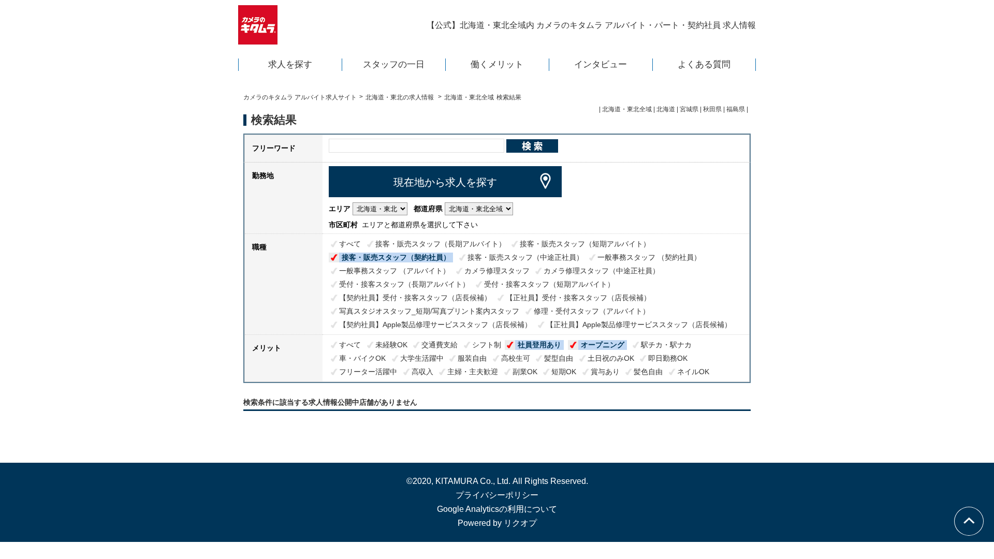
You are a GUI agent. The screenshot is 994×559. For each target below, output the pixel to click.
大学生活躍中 (422, 358)
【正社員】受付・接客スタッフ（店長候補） (578, 297)
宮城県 (689, 109)
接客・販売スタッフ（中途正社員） (525, 257)
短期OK (563, 371)
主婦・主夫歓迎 (472, 371)
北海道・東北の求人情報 (400, 97)
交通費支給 (439, 345)
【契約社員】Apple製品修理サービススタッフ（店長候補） (435, 324)
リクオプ (520, 523)
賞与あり (605, 371)
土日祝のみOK (611, 358)
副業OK (525, 371)
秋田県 (712, 109)
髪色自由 (648, 371)
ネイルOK (693, 371)
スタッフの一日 (394, 64)
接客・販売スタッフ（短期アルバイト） (585, 244)
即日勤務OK (668, 358)
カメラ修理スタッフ (497, 271)
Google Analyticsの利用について (497, 509)
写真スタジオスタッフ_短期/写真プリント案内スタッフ (429, 311)
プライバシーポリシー (497, 495)
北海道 (665, 109)
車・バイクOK (362, 358)
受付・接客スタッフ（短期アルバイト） (549, 284)
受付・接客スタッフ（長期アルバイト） (404, 284)
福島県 (735, 109)
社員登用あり (539, 345)
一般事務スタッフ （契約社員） (649, 257)
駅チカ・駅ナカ (666, 345)
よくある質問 (704, 64)
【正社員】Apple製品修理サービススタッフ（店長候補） (639, 324)
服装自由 (472, 358)
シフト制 (486, 345)
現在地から (445, 182)
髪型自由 (558, 358)
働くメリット (497, 64)
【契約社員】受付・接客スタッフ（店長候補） (415, 297)
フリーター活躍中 (368, 371)
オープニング (602, 345)
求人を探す (290, 64)
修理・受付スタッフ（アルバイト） (592, 311)
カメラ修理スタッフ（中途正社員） (602, 271)
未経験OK (391, 345)
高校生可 (515, 358)
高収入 (422, 371)
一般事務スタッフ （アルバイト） (394, 271)
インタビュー (600, 64)
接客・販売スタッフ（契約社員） (396, 257)
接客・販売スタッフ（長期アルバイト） (440, 244)
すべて (350, 244)
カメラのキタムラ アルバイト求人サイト (300, 97)
